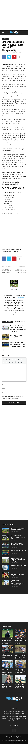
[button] (2, 32)
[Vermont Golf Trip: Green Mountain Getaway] (5, 530)
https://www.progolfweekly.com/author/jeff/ (14, 291)
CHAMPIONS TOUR (5, 38)
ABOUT (7, 736)
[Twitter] (9, 57)
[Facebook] (4, 57)
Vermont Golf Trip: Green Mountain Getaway (17, 529)
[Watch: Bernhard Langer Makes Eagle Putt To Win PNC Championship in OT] (5, 344)
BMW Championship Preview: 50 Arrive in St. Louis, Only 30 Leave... (17, 544)
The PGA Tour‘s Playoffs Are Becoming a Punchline (18, 551)
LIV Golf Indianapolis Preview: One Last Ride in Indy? (18, 537)
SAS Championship (6, 251)
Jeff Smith (8, 52)
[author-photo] (14, 287)
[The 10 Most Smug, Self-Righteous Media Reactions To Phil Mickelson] (21, 633)
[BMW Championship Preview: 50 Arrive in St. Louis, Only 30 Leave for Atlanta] (5, 545)
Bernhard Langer (10, 249)
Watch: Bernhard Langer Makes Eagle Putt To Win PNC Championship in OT (17, 344)
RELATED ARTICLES (7, 321)
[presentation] (3, 359)
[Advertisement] (14, 16)
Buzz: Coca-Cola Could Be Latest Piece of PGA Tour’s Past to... (18, 574)
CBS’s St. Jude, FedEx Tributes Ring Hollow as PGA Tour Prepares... (18, 559)
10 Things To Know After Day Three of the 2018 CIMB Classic (20, 270)
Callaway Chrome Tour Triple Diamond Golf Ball (18, 566)
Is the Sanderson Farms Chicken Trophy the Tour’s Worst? (20, 671)
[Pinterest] (14, 57)
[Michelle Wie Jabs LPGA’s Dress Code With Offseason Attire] (21, 679)
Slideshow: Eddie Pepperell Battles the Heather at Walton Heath (7, 271)
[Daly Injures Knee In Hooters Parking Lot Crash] (7, 649)
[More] (19, 57)
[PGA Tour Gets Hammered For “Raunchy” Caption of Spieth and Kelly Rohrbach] (7, 664)
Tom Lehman (15, 251)
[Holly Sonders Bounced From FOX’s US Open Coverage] (7, 679)
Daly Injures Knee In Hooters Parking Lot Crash (7, 655)
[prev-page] (3, 350)
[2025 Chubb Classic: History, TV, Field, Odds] (5, 337)
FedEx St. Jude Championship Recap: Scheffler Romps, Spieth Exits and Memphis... (17, 582)
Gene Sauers (18, 249)
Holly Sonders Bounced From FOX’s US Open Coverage (7, 686)
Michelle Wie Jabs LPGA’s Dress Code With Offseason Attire (20, 686)
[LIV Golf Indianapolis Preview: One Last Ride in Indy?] (5, 537)
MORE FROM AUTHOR (19, 321)
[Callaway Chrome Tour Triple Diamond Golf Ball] (5, 567)
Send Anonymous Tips (14, 737)
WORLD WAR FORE (20, 297)
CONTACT (12, 736)
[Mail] (14, 315)
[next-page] (5, 350)
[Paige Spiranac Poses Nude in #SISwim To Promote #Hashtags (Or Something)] (21, 649)
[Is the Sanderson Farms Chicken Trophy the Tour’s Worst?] (21, 664)
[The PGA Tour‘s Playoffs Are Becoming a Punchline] (5, 552)
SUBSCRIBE (18, 736)
